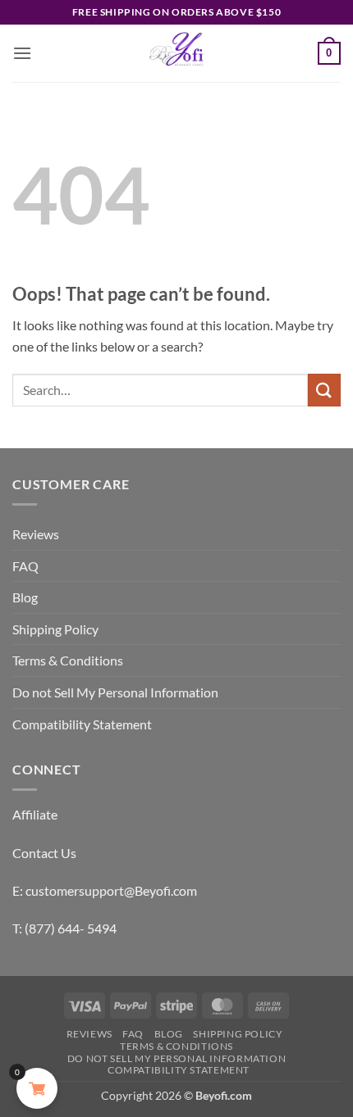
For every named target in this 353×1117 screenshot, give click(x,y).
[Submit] (324, 390)
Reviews (35, 534)
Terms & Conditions (67, 660)
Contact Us (44, 852)
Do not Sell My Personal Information (115, 692)
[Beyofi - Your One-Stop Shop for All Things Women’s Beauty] (176, 53)
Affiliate (34, 814)
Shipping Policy (55, 629)
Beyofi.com (223, 1095)
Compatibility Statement (82, 724)
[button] (22, 53)
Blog (25, 597)
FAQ (25, 566)
